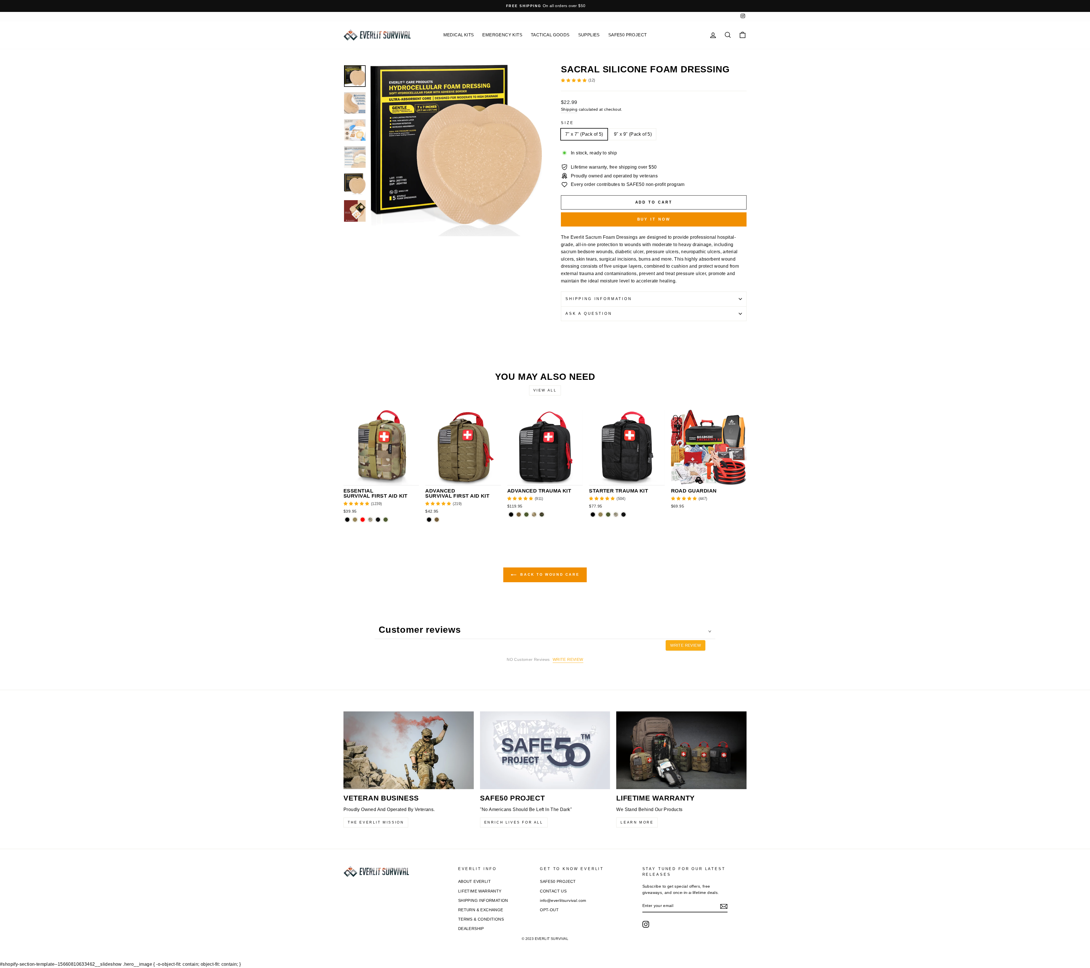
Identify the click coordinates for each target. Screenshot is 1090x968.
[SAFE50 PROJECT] (545, 750)
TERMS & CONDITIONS (481, 919)
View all (545, 390)
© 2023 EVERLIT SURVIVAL (545, 939)
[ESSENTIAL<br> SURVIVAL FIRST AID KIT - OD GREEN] (385, 519)
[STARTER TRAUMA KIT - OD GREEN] (608, 514)
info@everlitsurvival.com (563, 900)
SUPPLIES (589, 34)
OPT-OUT (549, 910)
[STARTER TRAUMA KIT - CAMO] (616, 514)
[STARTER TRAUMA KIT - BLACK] (593, 514)
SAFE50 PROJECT (627, 34)
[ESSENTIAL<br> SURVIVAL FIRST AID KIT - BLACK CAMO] (378, 519)
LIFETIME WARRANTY (480, 891)
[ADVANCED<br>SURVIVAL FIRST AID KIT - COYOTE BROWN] (436, 519)
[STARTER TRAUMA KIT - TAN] (600, 514)
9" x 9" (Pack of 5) (633, 134)
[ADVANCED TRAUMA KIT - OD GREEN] (526, 514)
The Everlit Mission (376, 822)
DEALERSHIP (471, 929)
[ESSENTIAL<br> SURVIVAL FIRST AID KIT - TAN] (355, 519)
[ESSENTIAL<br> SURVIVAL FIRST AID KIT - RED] (362, 519)
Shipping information (598, 299)
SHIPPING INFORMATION (483, 900)
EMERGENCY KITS (502, 34)
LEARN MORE (637, 822)
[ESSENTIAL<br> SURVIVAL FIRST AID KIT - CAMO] (370, 519)
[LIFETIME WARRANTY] (681, 750)
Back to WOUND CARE (549, 575)
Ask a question (588, 313)
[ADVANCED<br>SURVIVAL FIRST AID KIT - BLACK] (429, 519)
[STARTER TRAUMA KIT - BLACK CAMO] (623, 514)
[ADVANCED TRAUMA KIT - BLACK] (511, 514)
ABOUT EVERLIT (474, 881)
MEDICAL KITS (458, 34)
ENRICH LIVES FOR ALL (513, 822)
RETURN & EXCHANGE (480, 910)
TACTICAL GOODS (550, 34)
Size (567, 123)
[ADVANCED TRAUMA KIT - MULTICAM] (534, 514)
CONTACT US (553, 891)
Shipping (569, 109)
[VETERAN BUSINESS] (408, 750)
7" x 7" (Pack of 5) (584, 134)
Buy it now (653, 219)
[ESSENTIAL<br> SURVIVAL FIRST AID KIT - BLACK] (347, 519)
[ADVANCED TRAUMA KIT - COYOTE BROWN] (518, 514)
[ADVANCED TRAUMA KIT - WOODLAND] (541, 514)
